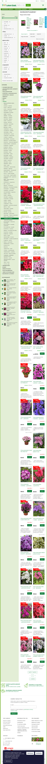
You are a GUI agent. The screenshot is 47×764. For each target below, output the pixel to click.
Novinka (6, 25)
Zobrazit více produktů (32, 30)
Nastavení (8, 761)
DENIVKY (4, 98)
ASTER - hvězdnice (8, 120)
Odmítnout (30, 753)
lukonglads (7, 744)
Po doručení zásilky (21, 724)
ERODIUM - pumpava (8, 148)
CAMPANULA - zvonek (8, 129)
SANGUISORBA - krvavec (9, 237)
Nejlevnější (32, 34)
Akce (6, 23)
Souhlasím (39, 753)
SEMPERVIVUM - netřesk (9, 243)
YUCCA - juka (6, 264)
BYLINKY (4, 267)
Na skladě (7, 21)
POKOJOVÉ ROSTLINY (7, 91)
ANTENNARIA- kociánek (8, 112)
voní (6, 76)
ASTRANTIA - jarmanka (8, 124)
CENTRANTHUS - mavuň (9, 134)
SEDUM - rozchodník (8, 242)
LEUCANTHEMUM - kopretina (9, 192)
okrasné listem (8, 74)
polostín (6, 67)
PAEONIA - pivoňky (7, 211)
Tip (5, 27)
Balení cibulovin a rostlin (37, 720)
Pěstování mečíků (36, 729)
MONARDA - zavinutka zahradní (10, 205)
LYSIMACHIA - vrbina (8, 203)
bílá (6, 42)
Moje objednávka (6, 730)
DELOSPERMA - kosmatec (9, 139)
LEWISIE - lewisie (7, 193)
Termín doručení (21, 726)
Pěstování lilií (35, 727)
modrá (6, 49)
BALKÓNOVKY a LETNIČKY (8, 273)
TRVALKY (4, 101)
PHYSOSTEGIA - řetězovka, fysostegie (9, 222)
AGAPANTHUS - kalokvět (8, 95)
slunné (6, 69)
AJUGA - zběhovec (8, 107)
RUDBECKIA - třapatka (8, 233)
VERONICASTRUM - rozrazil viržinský (9, 260)
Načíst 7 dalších (32, 672)
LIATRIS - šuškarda (7, 195)
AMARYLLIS (5, 96)
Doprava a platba (7, 720)
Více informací (14, 758)
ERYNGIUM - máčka (8, 150)
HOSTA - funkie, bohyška (9, 173)
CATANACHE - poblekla (8, 130)
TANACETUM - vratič (8, 248)
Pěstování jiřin (35, 726)
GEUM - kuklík (6, 165)
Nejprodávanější (24, 36)
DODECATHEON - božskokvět (10, 143)
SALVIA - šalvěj (7, 235)
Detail (29, 317)
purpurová (7, 53)
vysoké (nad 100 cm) (9, 37)
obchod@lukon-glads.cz (10, 739)
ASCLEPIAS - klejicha (8, 119)
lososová (7, 48)
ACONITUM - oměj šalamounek (10, 93)
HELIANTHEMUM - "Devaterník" (10, 170)
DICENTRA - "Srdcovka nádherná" (11, 142)
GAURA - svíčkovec (8, 160)
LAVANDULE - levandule (8, 190)
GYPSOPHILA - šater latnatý (9, 167)
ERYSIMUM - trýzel (7, 152)
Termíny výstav (6, 723)
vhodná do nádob (8, 77)
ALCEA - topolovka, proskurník (10, 109)
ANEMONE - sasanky (8, 110)
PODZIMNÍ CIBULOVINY (8, 87)
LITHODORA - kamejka (8, 198)
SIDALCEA (6, 247)
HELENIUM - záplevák (8, 168)
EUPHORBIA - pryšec (8, 155)
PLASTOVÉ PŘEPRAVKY (7, 270)
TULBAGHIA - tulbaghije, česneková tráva (9, 256)
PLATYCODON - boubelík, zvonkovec (9, 225)
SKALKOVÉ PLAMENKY (8, 220)
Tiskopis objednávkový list (23, 727)
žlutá (6, 62)
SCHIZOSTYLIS (6, 245)
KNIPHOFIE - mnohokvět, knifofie (10, 187)
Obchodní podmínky (7, 725)
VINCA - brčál (6, 262)
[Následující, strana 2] (32, 675)
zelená (6, 60)
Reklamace (5, 728)
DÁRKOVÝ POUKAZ (7, 268)
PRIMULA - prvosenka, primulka (10, 230)
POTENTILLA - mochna (8, 228)
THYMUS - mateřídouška (9, 250)
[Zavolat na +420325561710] (4, 1)
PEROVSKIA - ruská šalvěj (9, 213)
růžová (6, 55)
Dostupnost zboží (21, 720)
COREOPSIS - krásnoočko (9, 135)
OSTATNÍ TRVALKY (7, 210)
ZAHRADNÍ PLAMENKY (8, 218)
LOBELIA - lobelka (7, 200)
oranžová (7, 51)
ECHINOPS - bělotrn (8, 147)
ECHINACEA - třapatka (8, 145)
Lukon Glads (7, 743)
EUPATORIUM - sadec (8, 153)
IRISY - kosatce (7, 183)
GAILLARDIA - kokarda (8, 158)
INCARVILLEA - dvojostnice (9, 182)
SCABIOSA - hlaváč (8, 240)
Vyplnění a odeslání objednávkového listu (22, 730)
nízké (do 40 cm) (8, 34)
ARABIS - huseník (7, 114)
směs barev (7, 56)
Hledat (28, 5)
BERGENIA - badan (7, 127)
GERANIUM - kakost (8, 163)
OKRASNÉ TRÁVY (6, 265)
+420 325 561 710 (8, 741)
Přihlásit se (14, 713)
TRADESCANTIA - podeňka (9, 252)
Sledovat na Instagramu (38, 744)
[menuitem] (7, 9)
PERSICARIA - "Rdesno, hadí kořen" (11, 215)
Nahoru (33, 679)
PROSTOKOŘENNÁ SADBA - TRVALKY (9, 104)
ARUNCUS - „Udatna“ (8, 117)
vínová (6, 58)
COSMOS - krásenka (8, 137)
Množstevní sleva (8, 28)
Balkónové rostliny (36, 722)
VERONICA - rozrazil (8, 258)
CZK (37, 1)
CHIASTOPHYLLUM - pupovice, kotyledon (10, 177)
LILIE (3, 99)
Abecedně (32, 36)
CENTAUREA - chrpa (8, 132)
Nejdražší (39, 34)
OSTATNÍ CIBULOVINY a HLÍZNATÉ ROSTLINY (10, 89)
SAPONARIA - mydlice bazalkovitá (11, 238)
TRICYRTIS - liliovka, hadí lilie (9, 253)
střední (6, 35)
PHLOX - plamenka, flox (9, 216)
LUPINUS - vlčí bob (7, 202)
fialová (6, 46)
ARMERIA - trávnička (8, 115)
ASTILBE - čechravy (8, 122)
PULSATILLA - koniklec (8, 232)
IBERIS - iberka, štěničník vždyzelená (9, 180)
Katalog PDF (20, 722)
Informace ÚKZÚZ (6, 722)
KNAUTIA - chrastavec (8, 185)
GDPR (4, 726)
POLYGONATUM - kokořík (9, 227)
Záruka (19, 732)
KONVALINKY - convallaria (9, 188)
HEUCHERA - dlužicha (8, 171)
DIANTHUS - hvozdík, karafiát (10, 140)
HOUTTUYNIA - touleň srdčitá (10, 175)
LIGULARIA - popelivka (8, 197)
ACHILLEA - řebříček (8, 106)
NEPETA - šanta (7, 207)
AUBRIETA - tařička (7, 125)
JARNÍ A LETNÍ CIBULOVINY (8, 272)
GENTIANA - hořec (7, 162)
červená (6, 44)
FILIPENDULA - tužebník (8, 157)
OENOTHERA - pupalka (8, 208)
